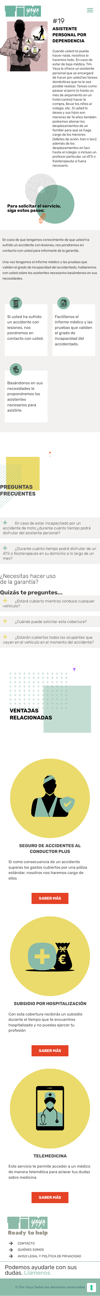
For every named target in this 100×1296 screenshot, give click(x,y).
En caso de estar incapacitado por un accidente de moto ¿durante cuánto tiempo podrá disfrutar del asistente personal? (47, 528)
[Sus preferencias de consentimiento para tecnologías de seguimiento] (91, 1287)
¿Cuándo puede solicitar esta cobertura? (51, 621)
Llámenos (37, 1272)
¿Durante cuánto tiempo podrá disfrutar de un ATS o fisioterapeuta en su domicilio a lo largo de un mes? (49, 553)
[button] (90, 10)
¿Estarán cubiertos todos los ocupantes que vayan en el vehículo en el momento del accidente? (49, 639)
